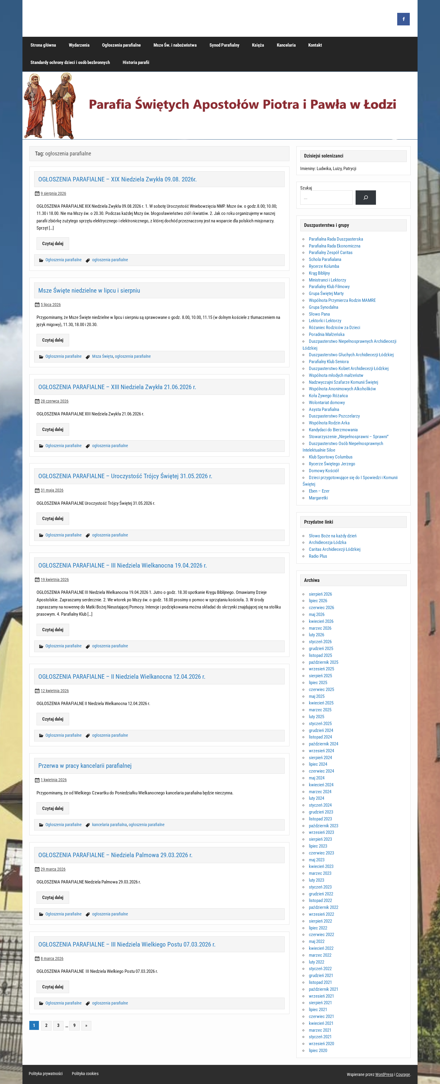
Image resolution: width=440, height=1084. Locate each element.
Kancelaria (286, 45)
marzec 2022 (320, 955)
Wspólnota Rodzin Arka (329, 423)
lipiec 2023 (318, 846)
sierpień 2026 (320, 594)
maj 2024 (316, 778)
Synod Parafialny (224, 45)
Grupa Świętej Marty (326, 293)
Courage (403, 1074)
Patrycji (349, 168)
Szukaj (306, 188)
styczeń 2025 (320, 723)
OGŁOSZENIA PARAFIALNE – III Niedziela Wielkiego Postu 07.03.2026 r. (127, 944)
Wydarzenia (79, 45)
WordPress (384, 1074)
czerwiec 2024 (321, 771)
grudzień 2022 (321, 894)
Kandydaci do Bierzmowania (333, 429)
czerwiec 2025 (321, 689)
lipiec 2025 (318, 682)
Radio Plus (318, 556)
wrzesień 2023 (321, 832)
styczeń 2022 (320, 968)
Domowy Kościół (324, 470)
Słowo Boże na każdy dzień (332, 536)
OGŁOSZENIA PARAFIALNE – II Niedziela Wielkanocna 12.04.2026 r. (122, 676)
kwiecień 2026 (321, 621)
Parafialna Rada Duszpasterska (336, 239)
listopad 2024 (320, 737)
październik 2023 (323, 825)
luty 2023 (316, 880)
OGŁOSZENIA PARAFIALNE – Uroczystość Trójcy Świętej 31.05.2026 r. (125, 476)
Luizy (337, 168)
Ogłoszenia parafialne (121, 45)
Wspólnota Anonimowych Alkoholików (342, 389)
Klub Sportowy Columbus (331, 457)
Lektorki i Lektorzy (325, 320)
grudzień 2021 (321, 975)
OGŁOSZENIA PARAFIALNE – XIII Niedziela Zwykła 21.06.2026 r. (117, 387)
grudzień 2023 (321, 812)
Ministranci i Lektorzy (327, 280)
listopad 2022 (320, 900)
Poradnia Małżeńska (327, 334)
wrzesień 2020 (321, 1043)
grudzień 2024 (321, 730)
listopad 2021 (320, 982)
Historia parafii (136, 62)
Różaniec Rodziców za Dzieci (334, 327)
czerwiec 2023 (321, 853)
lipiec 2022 (318, 928)
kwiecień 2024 (321, 785)
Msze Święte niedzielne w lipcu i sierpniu (89, 290)
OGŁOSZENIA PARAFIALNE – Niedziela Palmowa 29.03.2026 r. (115, 855)
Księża (258, 45)
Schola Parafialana (325, 259)
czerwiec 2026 (321, 607)
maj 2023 (316, 860)
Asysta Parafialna (324, 409)
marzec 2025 (320, 710)
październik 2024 (323, 744)
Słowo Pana (319, 314)
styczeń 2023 (320, 887)
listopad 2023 (320, 819)
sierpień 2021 (320, 1002)
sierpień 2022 (320, 921)
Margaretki (318, 498)
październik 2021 (323, 989)
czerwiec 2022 (321, 934)
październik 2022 (323, 907)
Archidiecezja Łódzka (327, 542)
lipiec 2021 (318, 1009)
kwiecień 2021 (321, 1023)
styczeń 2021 (320, 1036)
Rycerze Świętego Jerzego (332, 464)
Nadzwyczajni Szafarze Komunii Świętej (343, 382)
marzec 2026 (320, 628)
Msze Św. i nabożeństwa (175, 45)
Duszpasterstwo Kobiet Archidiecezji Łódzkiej (349, 368)
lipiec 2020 (318, 1050)
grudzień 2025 (321, 648)
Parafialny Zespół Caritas (331, 252)
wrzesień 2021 (321, 996)
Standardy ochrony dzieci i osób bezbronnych (70, 62)
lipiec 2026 (318, 600)
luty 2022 (316, 962)
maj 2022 (316, 941)
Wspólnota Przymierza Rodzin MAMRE (342, 300)
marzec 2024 (320, 791)
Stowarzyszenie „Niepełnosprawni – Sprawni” (349, 436)
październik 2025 (323, 662)
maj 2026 (316, 614)
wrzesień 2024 (321, 750)
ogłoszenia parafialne (110, 259)
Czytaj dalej (52, 243)
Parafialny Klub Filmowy (329, 286)
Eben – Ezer (319, 491)
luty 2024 (316, 798)
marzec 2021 (320, 1030)
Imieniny (307, 168)
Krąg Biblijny (319, 273)
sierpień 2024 (320, 757)
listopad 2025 (320, 655)
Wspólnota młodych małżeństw (336, 375)
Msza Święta (102, 356)
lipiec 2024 (318, 764)
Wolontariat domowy (327, 402)
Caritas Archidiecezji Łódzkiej (334, 549)
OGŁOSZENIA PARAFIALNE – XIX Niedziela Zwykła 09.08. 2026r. (117, 179)
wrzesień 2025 (321, 669)
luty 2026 (316, 634)
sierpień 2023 (320, 839)
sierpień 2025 (320, 675)
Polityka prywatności (46, 1074)
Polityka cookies (85, 1074)
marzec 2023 (320, 873)
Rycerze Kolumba (324, 266)
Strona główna (43, 45)
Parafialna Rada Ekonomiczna (334, 246)
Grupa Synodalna (323, 307)
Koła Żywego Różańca (328, 395)
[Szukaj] (366, 197)
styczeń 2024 (320, 805)
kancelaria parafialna (109, 824)
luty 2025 (316, 716)
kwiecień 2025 (321, 703)
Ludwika (324, 168)
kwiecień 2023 (321, 866)
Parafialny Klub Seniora (329, 361)
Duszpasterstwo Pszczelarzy (334, 416)
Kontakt (315, 45)
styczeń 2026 (320, 641)
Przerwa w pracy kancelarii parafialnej (85, 765)
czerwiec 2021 (321, 1016)
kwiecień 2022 (321, 948)
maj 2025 (316, 696)
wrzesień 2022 (321, 914)
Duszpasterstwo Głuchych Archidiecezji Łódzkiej (351, 354)
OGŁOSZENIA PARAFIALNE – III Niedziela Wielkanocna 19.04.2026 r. (122, 565)
